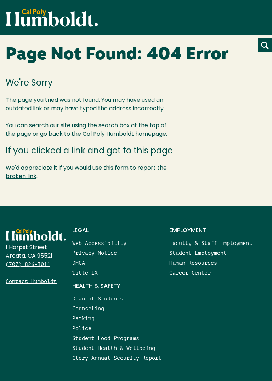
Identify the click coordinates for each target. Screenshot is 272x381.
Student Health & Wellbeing (113, 348)
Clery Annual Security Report (117, 358)
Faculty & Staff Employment (210, 243)
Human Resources (193, 263)
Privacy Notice (94, 253)
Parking (83, 318)
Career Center (190, 273)
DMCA (78, 263)
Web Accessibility (99, 243)
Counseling (88, 308)
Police (81, 328)
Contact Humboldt (31, 281)
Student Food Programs (105, 338)
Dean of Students (97, 298)
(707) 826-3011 (28, 264)
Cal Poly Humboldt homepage (124, 134)
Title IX (85, 273)
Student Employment (198, 253)
